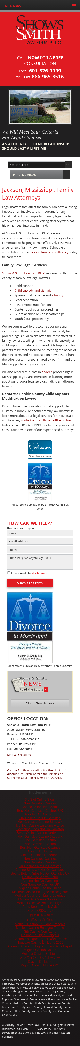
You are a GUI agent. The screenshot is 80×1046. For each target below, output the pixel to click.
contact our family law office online (46, 420)
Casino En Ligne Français (40, 935)
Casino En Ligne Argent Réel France (40, 939)
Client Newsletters (40, 703)
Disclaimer (8, 1029)
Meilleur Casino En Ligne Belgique (40, 895)
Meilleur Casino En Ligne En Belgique (40, 892)
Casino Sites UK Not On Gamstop (40, 869)
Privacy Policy (43, 1029)
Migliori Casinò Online (40, 950)
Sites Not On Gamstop (40, 814)
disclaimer (39, 573)
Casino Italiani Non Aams (40, 807)
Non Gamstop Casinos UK (40, 884)
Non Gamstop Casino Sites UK (40, 821)
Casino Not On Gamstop (40, 881)
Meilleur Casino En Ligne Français (40, 924)
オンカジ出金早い (40, 910)
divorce (47, 372)
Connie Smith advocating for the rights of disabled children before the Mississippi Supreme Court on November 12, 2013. (36, 774)
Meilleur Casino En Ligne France (40, 825)
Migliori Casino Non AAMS (40, 965)
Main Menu (13, 5)
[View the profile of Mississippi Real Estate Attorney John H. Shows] (40, 447)
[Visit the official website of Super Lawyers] (40, 456)
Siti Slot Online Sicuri (40, 799)
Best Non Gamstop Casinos (40, 847)
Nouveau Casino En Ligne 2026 (40, 942)
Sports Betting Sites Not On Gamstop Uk (40, 873)
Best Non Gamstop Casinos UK (40, 810)
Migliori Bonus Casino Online (40, 888)
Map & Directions (19, 755)
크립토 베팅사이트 (40, 915)
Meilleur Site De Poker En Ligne (40, 903)
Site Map (22, 1029)
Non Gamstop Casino (40, 840)
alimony (57, 295)
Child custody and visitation (34, 290)
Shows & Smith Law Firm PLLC (23, 273)
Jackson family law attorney (49, 252)
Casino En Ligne (40, 851)
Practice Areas (24, 175)
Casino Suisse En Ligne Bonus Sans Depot (40, 946)
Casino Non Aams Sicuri (40, 877)
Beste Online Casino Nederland (40, 833)
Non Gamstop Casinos (40, 803)
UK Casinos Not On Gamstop (40, 866)
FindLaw (40, 1033)
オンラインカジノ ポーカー (40, 957)
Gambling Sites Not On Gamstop (40, 829)
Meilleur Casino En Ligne (40, 953)
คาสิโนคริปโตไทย (40, 920)
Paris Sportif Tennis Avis (40, 906)
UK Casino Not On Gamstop (40, 818)
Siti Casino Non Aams (40, 931)
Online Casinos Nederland (40, 855)
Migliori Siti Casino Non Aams (40, 899)
